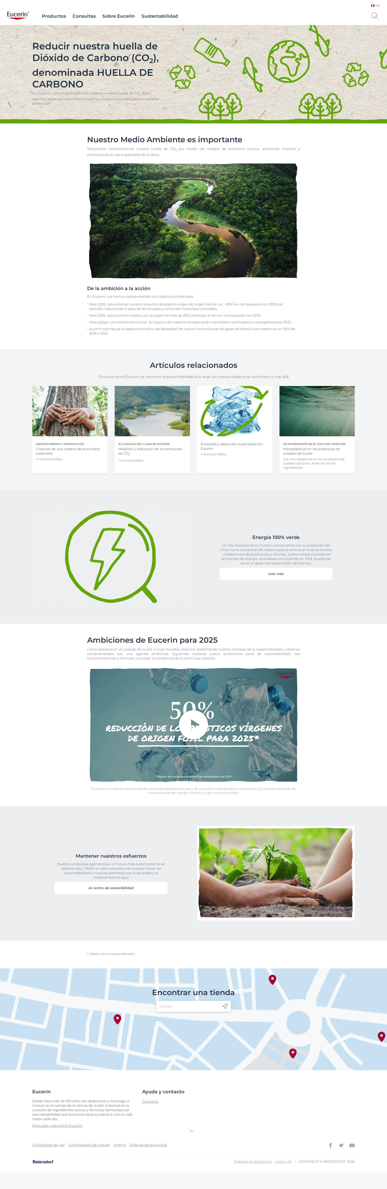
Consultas (84, 16)
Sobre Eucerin (118, 16)
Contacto (150, 1101)
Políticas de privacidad (148, 1145)
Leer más (276, 574)
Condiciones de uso (48, 1145)
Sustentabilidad (160, 16)
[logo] (18, 16)
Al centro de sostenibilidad (111, 888)
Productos (54, 16)
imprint (119, 1145)
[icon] (225, 1006)
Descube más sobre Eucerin (57, 1125)
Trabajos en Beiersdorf (253, 1162)
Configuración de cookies (89, 1145)
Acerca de (283, 1162)
